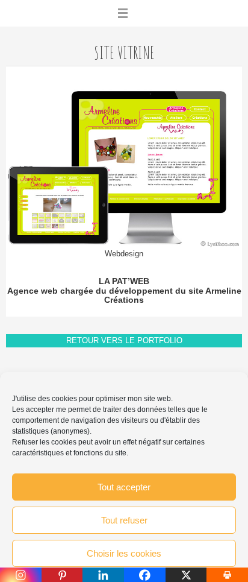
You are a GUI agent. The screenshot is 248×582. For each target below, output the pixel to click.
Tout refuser (124, 520)
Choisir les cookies (124, 553)
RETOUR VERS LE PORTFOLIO (124, 340)
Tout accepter (124, 487)
